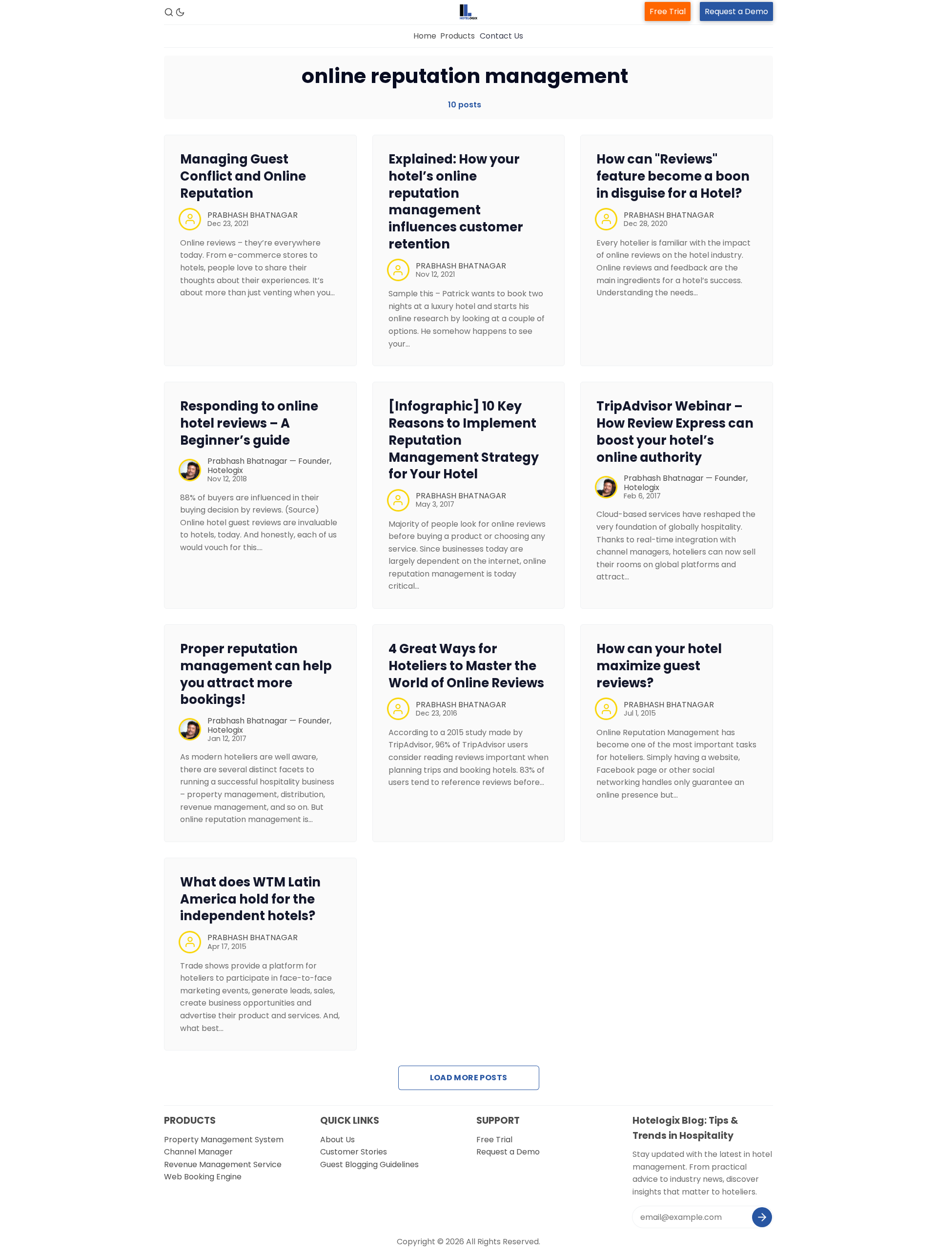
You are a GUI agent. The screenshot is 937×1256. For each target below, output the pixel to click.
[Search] (169, 12)
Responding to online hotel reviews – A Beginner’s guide (249, 423)
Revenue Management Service (223, 1164)
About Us (337, 1139)
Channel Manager (198, 1151)
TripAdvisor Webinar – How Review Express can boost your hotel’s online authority (675, 431)
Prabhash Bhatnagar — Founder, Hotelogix (269, 465)
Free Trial (668, 11)
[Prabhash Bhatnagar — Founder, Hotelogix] (190, 470)
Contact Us (501, 35)
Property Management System (224, 1139)
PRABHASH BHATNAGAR (252, 215)
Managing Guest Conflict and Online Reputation (243, 176)
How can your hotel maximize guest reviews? (659, 666)
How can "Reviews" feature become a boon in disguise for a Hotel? (673, 176)
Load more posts (469, 1077)
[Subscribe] (762, 1217)
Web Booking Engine (203, 1176)
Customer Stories (353, 1151)
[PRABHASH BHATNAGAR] (190, 219)
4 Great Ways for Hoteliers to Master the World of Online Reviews (466, 666)
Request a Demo (736, 11)
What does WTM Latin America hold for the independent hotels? (250, 899)
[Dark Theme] (180, 12)
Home (424, 35)
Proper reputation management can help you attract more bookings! (256, 674)
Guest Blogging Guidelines (369, 1164)
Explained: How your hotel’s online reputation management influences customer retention (455, 201)
